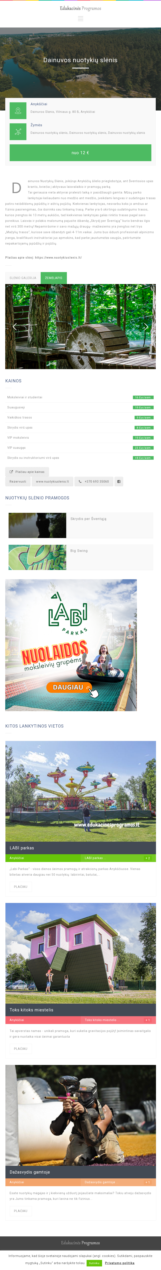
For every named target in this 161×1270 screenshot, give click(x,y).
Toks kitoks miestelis (101, 1020)
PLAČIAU (20, 886)
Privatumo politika (120, 1263)
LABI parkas (94, 858)
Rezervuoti (18, 481)
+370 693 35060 (97, 481)
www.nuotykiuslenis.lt (52, 481)
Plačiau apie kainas (30, 472)
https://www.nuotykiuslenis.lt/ (58, 257)
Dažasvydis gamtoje (100, 1182)
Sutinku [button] (94, 1263)
